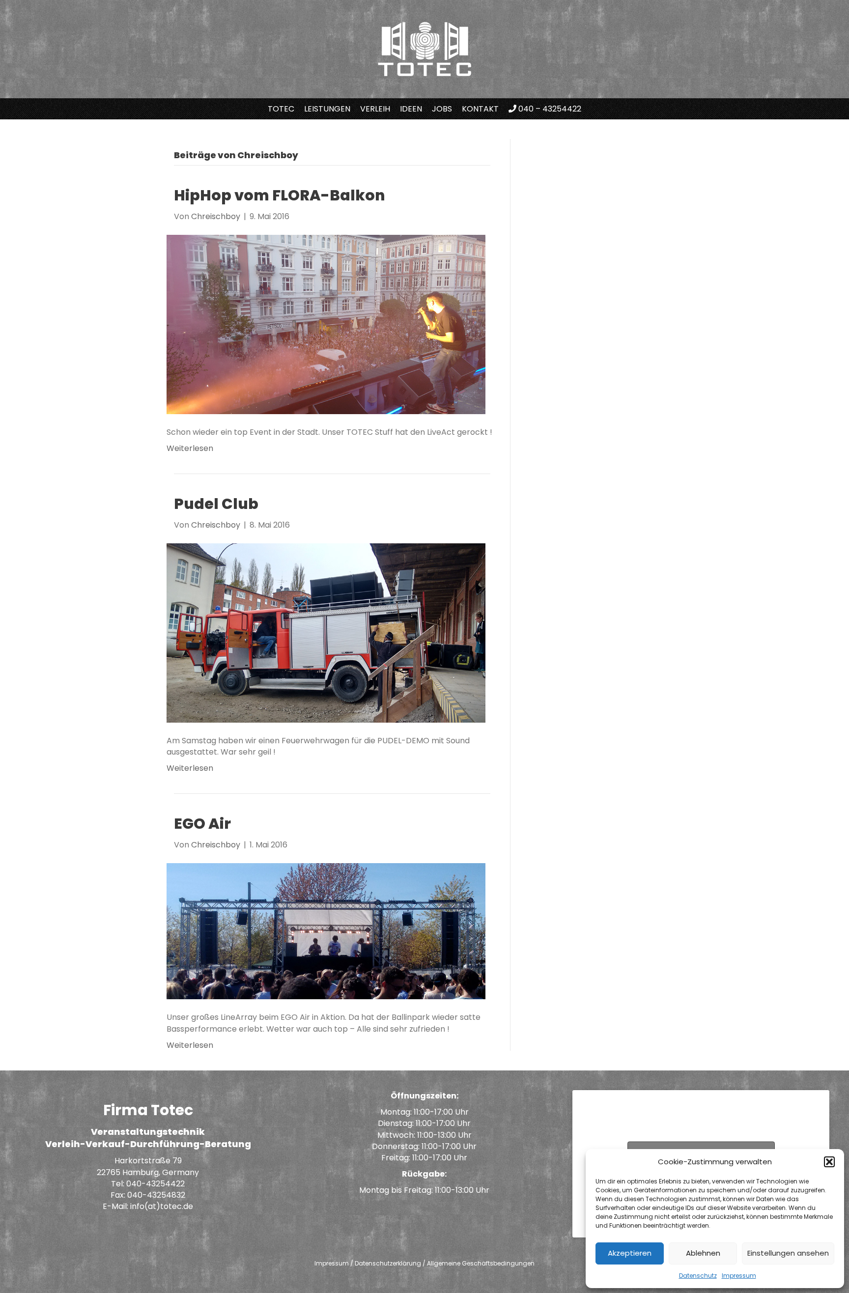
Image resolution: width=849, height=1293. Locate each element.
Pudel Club (216, 503)
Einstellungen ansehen (788, 1253)
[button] (829, 1162)
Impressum (739, 1275)
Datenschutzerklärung (388, 1263)
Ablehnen (703, 1253)
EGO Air (202, 823)
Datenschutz (698, 1275)
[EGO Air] (326, 930)
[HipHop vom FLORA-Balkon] (326, 324)
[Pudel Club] (326, 632)
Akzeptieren (629, 1253)
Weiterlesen (190, 448)
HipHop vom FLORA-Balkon (279, 195)
